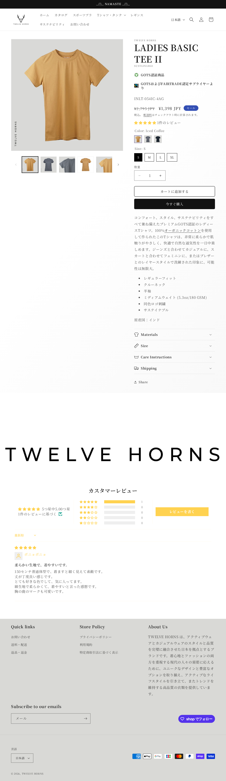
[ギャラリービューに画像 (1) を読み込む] (30, 164)
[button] (111, 15)
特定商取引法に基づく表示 (99, 652)
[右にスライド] (118, 164)
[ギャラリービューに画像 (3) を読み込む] (67, 164)
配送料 (147, 115)
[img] (25, 547)
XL (172, 156)
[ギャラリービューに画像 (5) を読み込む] (104, 164)
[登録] (85, 718)
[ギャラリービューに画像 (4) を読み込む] (85, 164)
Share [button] (143, 382)
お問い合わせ (20, 637)
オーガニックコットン (182, 230)
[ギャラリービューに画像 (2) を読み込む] (48, 164)
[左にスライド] (16, 164)
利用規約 (86, 644)
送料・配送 (19, 644)
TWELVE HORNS (32, 773)
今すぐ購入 (174, 204)
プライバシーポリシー (96, 637)
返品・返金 (19, 652)
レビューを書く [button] (182, 511)
